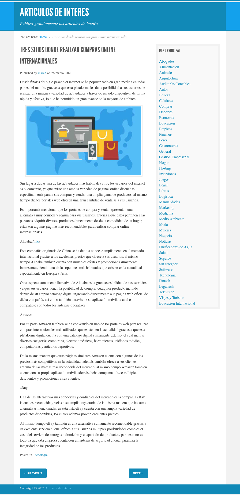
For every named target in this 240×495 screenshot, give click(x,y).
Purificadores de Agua (175, 246)
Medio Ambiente (171, 218)
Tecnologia (40, 455)
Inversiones (167, 173)
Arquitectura (168, 78)
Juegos (164, 179)
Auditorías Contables (174, 83)
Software (165, 269)
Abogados (166, 61)
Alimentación (169, 66)
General (165, 151)
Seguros (165, 258)
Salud (163, 252)
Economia (166, 117)
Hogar (164, 162)
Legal (163, 184)
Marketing (166, 207)
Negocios (166, 235)
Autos (163, 89)
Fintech (164, 280)
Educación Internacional (177, 303)
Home (43, 36)
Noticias (165, 241)
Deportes (165, 111)
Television (166, 291)
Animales (166, 72)
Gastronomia (168, 145)
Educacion (167, 123)
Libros (164, 190)
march (42, 73)
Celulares (166, 100)
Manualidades (169, 201)
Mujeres (165, 229)
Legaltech (166, 286)
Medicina (166, 213)
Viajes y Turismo (171, 297)
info (36, 241)
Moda (163, 224)
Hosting (165, 168)
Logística (166, 196)
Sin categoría (168, 263)
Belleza (164, 94)
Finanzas (165, 134)
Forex (163, 139)
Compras (165, 106)
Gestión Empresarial (174, 156)
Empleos (165, 128)
